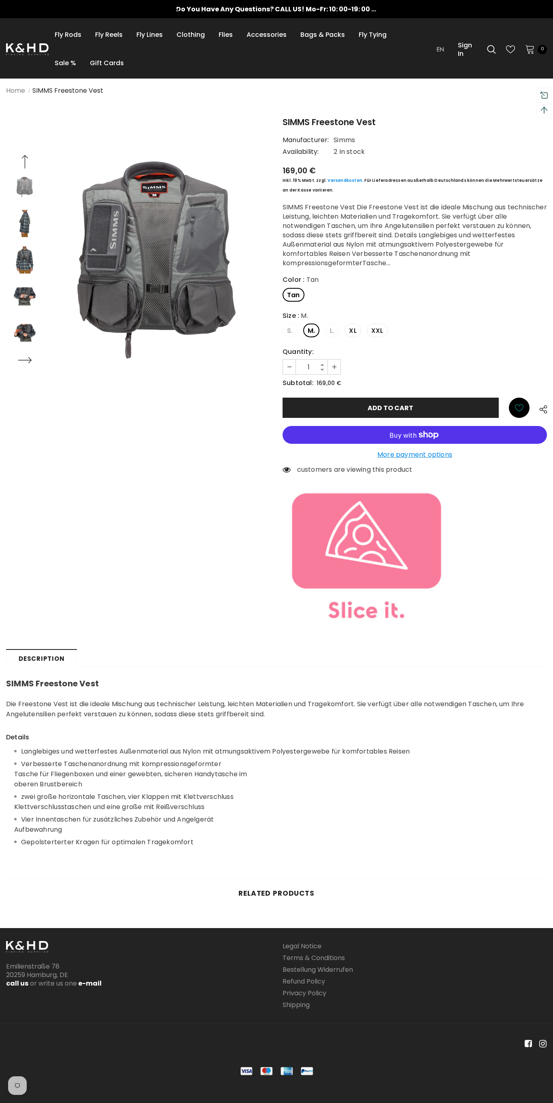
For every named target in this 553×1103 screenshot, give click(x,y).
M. (311, 330)
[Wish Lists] (519, 408)
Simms (344, 140)
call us (17, 983)
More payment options (414, 454)
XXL (377, 330)
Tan (293, 295)
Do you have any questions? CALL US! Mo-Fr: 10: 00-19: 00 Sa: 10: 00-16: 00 (300, 9)
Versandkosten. (346, 180)
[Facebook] (527, 1044)
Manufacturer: (306, 140)
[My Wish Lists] (510, 49)
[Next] (25, 361)
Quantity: (298, 351)
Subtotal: (298, 383)
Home (15, 90)
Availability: (301, 151)
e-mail (89, 983)
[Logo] (27, 49)
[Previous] (25, 163)
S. (290, 330)
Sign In (465, 49)
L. (332, 330)
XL (352, 330)
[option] (276, 9)
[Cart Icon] (530, 49)
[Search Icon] (491, 49)
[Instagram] (541, 1044)
